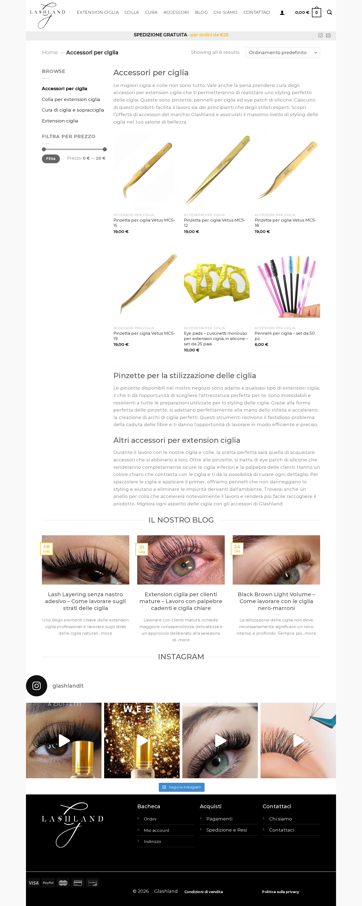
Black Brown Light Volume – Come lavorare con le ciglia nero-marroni (276, 601)
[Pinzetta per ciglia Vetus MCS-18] (287, 170)
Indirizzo (152, 841)
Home (50, 52)
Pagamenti (219, 818)
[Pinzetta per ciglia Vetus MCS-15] (146, 170)
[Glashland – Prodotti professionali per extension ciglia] (49, 15)
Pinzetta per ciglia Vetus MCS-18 (285, 223)
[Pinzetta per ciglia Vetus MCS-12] (216, 170)
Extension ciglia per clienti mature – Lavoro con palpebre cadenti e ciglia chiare (180, 601)
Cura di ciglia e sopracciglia (73, 110)
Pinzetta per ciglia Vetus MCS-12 (215, 223)
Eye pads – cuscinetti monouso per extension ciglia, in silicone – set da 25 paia (216, 338)
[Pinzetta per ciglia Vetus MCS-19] (146, 284)
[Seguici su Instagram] (320, 35)
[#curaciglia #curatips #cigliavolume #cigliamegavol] (298, 740)
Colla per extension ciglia (71, 99)
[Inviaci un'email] (328, 35)
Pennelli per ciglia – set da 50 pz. (285, 336)
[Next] (321, 593)
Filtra (50, 159)
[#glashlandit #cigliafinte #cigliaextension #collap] (63, 740)
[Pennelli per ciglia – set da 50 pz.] (287, 284)
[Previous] (41, 593)
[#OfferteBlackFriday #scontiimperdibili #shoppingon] (142, 740)
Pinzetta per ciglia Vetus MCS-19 (144, 336)
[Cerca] (329, 12)
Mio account (156, 830)
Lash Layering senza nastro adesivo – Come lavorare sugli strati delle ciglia (85, 601)
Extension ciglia (60, 120)
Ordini (150, 818)
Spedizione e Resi (226, 830)
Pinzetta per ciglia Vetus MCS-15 (144, 223)
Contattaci (281, 830)
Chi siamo (280, 818)
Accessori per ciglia (64, 88)
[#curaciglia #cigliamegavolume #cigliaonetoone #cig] (220, 740)
